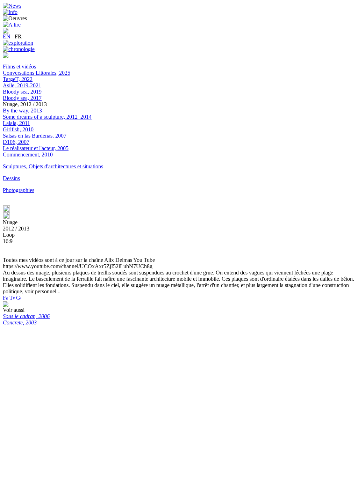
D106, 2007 (16, 142)
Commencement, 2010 (28, 154)
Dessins (11, 178)
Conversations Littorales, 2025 (36, 73)
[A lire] (12, 25)
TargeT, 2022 (18, 79)
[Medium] (5, 56)
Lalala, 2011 (16, 123)
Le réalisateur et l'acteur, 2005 (36, 148)
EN (6, 36)
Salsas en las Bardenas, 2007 (34, 136)
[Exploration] (18, 43)
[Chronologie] (19, 49)
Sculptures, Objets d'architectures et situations (53, 166)
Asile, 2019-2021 (22, 85)
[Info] (10, 12)
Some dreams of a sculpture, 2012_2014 (47, 117)
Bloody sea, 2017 (22, 98)
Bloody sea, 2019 (22, 92)
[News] (12, 6)
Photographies (18, 190)
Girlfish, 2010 (18, 129)
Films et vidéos (19, 66)
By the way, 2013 (22, 110)
